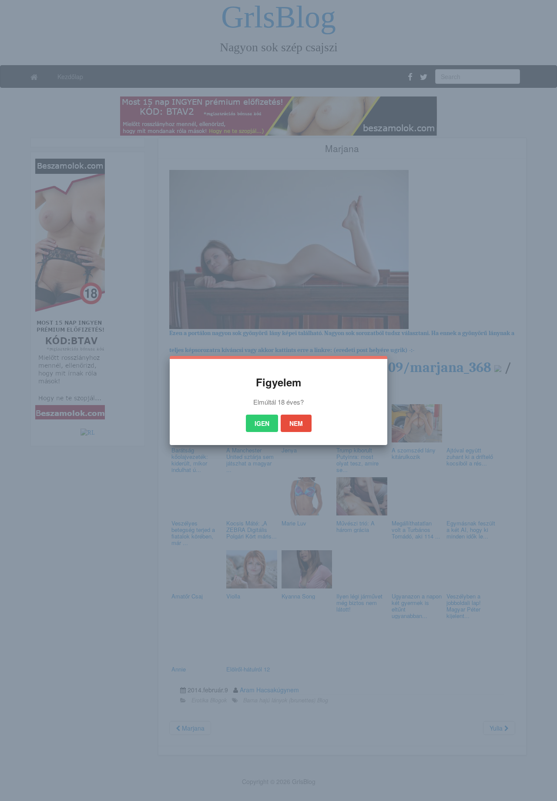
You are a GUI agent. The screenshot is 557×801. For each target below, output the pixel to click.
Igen (262, 423)
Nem (296, 423)
